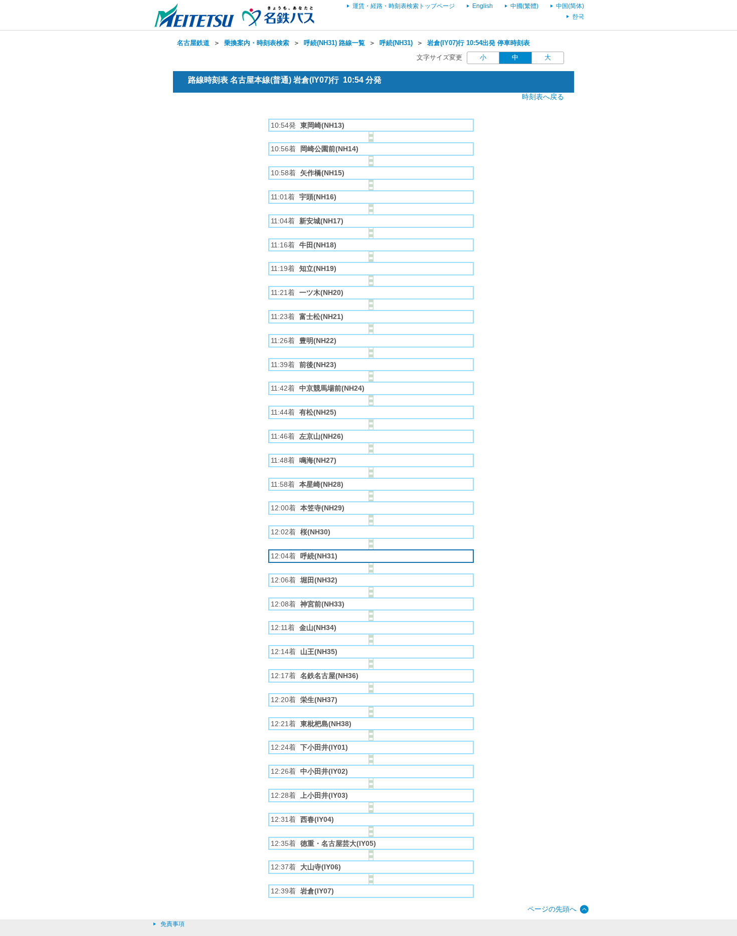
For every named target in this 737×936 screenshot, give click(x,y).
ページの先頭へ (552, 909)
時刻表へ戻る (543, 97)
